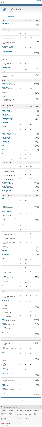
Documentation (28, 410)
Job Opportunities (36, 415)
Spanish (3, 357)
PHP (3, 149)
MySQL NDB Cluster (20, 414)
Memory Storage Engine (7, 186)
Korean (3, 393)
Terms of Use (11, 425)
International (5, 339)
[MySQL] (3, 2)
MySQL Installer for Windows (8, 46)
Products (3, 410)
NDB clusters (4, 258)
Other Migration (5, 332)
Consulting (10, 414)
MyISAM (3, 170)
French (3, 347)
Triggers (3, 285)
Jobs (3, 73)
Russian (3, 368)
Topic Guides (27, 418)
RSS (20, 24)
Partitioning (4, 246)
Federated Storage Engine (7, 174)
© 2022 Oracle (8, 423)
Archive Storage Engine (6, 178)
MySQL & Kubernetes (6, 56)
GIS (2, 266)
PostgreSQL (4, 327)
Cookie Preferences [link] (22, 425)
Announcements (5, 23)
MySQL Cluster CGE (4, 418)
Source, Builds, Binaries (7, 51)
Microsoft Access (5, 300)
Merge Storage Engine (6, 190)
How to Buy (35, 413)
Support (10, 415)
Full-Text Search (5, 271)
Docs (3, 62)
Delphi (3, 157)
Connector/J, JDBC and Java (7, 118)
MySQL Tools (5, 80)
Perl (3, 145)
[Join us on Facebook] (36, 407)
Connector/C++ (5, 129)
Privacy (2, 425)
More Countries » (16, 407)
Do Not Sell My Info (6, 425)
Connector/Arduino (6, 141)
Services (11, 410)
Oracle (3, 311)
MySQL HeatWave (5, 32)
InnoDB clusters (5, 254)
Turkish (3, 378)
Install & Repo (5, 41)
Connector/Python (6, 137)
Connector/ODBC (5, 114)
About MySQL (36, 410)
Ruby (3, 153)
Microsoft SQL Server (6, 305)
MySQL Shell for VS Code (7, 83)
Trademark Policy (16, 425)
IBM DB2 (3, 319)
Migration (4, 291)
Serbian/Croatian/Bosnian (7, 373)
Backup (3, 224)
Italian (3, 352)
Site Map (35, 417)
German (3, 341)
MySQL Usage (5, 30)
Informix (4, 323)
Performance (4, 241)
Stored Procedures (5, 281)
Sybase (3, 315)
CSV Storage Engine (6, 182)
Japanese (4, 388)
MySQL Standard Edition (4, 415)
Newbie (3, 37)
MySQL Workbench (6, 87)
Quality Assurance (6, 67)
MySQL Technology (7, 195)
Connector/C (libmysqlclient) (8, 133)
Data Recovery (5, 228)
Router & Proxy (5, 262)
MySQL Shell (4, 92)
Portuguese (4, 363)
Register (40, 1)
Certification (11, 413)
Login (37, 1)
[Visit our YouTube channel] (40, 407)
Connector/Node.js (6, 110)
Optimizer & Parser (6, 237)
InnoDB (3, 165)
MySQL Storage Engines (8, 163)
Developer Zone (4, 5)
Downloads (19, 410)
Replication (4, 250)
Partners (35, 414)
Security (3, 232)
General (3, 198)
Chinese (3, 384)
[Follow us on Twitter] (38, 407)
